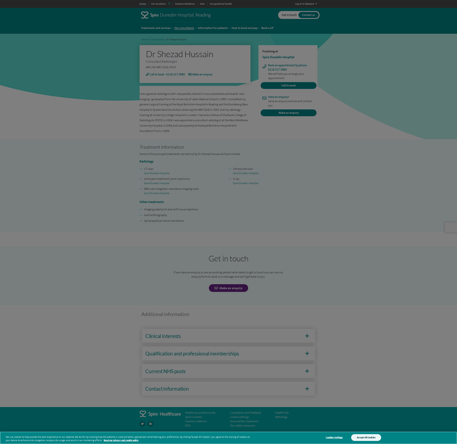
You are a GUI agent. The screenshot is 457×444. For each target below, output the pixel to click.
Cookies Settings (334, 437)
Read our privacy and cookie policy (121, 440)
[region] (228, 438)
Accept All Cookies (366, 437)
